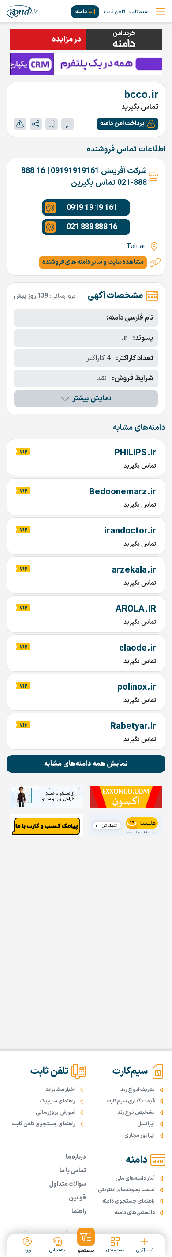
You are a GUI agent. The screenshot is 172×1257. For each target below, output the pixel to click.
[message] (67, 124)
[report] (20, 124)
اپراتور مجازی (139, 1135)
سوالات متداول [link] (67, 1184)
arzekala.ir (134, 570)
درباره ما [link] (76, 1157)
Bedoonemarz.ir (122, 492)
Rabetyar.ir (133, 726)
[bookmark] (51, 124)
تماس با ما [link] (73, 1170)
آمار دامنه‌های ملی (135, 1178)
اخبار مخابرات (60, 1090)
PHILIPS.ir (135, 453)
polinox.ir (136, 687)
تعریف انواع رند (137, 1090)
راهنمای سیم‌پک (57, 1101)
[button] (127, 124)
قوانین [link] (77, 1198)
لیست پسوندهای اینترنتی (126, 1190)
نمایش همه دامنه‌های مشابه (86, 764)
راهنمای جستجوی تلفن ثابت (43, 1124)
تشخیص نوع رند (136, 1113)
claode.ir (137, 648)
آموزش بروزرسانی (55, 1113)
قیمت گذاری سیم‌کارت (131, 1101)
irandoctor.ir (130, 531)
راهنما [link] (78, 1211)
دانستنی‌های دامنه (135, 1213)
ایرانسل (146, 1124)
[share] (36, 124)
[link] (22, 11)
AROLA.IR (136, 609)
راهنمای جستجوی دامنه (128, 1201)
